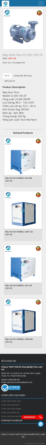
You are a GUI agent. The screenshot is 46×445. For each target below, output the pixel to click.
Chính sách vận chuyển (11, 408)
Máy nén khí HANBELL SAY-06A (18, 178)
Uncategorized (18, 62)
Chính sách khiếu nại (10, 412)
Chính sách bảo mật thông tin (14, 416)
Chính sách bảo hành (10, 405)
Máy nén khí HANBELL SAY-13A (18, 285)
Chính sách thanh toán (11, 401)
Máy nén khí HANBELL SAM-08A (19, 339)
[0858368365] (40, 417)
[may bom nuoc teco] (23, 29)
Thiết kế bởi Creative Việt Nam (35, 443)
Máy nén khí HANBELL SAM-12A (19, 231)
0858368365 (40, 424)
